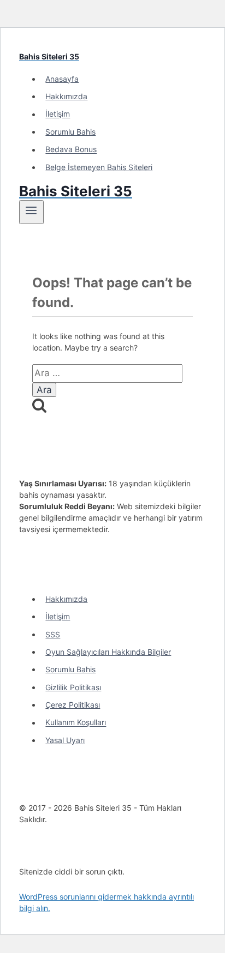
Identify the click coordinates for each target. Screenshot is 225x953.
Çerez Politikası (72, 704)
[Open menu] (31, 212)
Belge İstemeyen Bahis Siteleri (98, 167)
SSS (52, 634)
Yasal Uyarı (65, 740)
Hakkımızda (66, 96)
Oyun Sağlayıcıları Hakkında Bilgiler (108, 651)
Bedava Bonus (71, 149)
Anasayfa (62, 78)
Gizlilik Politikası (73, 687)
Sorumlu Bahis (70, 131)
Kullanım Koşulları (75, 722)
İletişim (57, 114)
